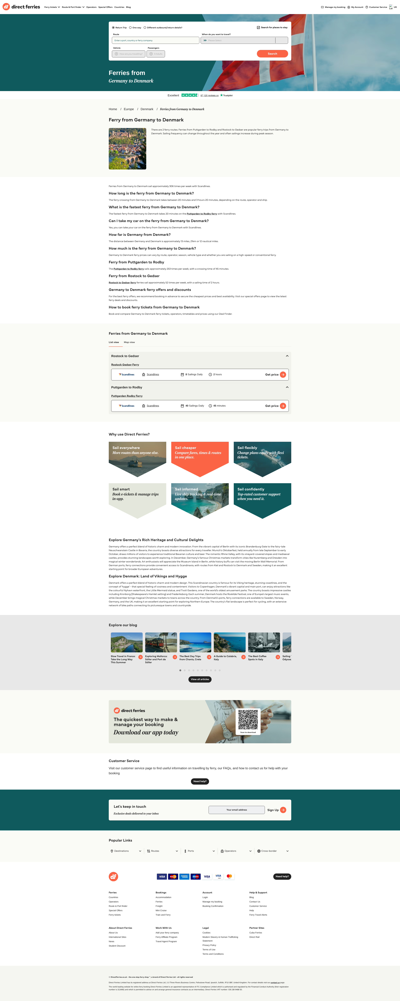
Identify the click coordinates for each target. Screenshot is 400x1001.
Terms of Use (208, 949)
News (111, 941)
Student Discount (117, 946)
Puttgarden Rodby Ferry (126, 395)
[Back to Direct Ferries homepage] (21, 7)
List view (114, 342)
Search (272, 53)
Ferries (159, 901)
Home (113, 109)
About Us (113, 932)
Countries (119, 7)
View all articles (200, 679)
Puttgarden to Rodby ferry (202, 213)
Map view (129, 342)
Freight (159, 906)
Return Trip (121, 27)
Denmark (147, 109)
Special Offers (105, 7)
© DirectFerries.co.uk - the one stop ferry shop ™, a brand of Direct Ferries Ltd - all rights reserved (151, 977)
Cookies (206, 932)
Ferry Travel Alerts (258, 915)
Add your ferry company (167, 932)
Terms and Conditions (213, 954)
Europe (129, 109)
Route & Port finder (118, 906)
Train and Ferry (163, 915)
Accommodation (163, 897)
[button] (200, 356)
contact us (275, 983)
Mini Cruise (161, 910)
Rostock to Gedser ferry (122, 282)
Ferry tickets (115, 915)
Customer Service (258, 906)
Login (205, 897)
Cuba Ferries (255, 932)
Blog (128, 7)
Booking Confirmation (212, 906)
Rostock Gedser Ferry (125, 364)
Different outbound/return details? (164, 27)
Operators (91, 7)
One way (136, 27)
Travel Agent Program (166, 941)
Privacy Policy (209, 945)
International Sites (117, 937)
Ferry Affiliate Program (166, 937)
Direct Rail (254, 937)
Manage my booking (212, 901)
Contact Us (254, 901)
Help (251, 910)
